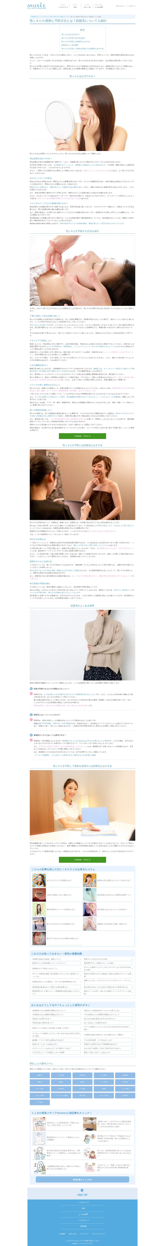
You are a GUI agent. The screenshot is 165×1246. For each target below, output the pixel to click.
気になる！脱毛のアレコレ (61, 16)
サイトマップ (84, 1234)
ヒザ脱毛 (82, 1089)
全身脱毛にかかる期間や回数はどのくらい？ (49, 1010)
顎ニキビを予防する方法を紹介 (73, 38)
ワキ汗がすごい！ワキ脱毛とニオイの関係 (48, 1052)
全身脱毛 (125, 1095)
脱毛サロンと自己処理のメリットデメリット (49, 963)
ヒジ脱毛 (40, 1102)
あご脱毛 (104, 1075)
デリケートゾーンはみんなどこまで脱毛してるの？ (51, 1048)
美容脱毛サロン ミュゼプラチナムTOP (42, 16)
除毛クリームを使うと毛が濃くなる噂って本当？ (50, 1028)
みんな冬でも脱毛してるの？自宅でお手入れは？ (102, 1048)
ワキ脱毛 (61, 1075)
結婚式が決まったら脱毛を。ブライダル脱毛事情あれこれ (54, 982)
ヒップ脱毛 (104, 1082)
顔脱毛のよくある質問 (70, 45)
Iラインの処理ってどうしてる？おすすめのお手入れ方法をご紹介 (107, 1028)
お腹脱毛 (125, 1075)
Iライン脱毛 (40, 1089)
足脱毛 (104, 1089)
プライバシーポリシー (99, 1234)
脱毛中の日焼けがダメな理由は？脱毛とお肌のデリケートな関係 (107, 975)
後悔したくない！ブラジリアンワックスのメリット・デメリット (107, 982)
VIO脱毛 (125, 1082)
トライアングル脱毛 (61, 1095)
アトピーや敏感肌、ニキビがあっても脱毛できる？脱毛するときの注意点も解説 (65, 755)
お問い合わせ (120, 6)
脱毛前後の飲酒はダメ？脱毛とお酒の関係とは (50, 987)
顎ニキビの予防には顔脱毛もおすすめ (76, 41)
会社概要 (62, 1234)
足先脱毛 (61, 1089)
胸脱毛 (40, 1082)
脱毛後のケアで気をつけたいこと (45, 968)
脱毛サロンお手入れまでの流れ (96, 959)
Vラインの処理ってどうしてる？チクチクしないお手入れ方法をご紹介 (107, 968)
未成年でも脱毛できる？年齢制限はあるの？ (101, 1044)
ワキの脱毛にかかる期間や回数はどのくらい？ (101, 1014)
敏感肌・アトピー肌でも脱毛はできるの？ (48, 1040)
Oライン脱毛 (40, 1095)
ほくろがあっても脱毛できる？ (96, 1023)
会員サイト (132, 6)
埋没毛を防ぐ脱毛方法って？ (43, 1023)
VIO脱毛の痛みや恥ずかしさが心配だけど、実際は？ (104, 1035)
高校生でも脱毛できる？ (41, 1019)
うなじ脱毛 (125, 1089)
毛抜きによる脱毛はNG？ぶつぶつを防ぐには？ (102, 1010)
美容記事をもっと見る (82, 1180)
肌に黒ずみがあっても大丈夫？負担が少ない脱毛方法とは (106, 987)
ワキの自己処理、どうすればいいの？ (98, 1040)
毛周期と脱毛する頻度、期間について (46, 959)
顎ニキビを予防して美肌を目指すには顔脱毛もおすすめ (83, 49)
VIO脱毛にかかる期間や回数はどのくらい (48, 1014)
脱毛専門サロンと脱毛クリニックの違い (99, 963)
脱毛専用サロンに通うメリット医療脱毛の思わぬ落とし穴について (56, 992)
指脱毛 (82, 1082)
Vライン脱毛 (104, 1095)
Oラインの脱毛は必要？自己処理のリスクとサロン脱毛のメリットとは (55, 975)
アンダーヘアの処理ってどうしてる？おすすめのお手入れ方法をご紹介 (56, 1035)
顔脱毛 (61, 1082)
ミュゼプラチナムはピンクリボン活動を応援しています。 (82, 1240)
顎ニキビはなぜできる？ (71, 34)
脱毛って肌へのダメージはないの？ (97, 1052)
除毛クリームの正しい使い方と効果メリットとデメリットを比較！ (107, 992)
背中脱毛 (82, 1075)
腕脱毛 (40, 1075)
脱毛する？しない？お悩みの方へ (45, 1044)
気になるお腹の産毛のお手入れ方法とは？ (100, 1019)
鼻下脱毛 (82, 1095)
